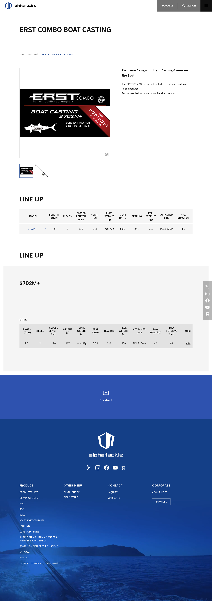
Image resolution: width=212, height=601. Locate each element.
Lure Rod (33, 54)
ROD (21, 509)
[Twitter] (207, 287)
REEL (22, 514)
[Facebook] (207, 300)
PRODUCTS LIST (28, 492)
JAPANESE (167, 5)
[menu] (206, 6)
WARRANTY (114, 497)
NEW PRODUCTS (28, 497)
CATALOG (24, 551)
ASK (188, 343)
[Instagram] (207, 294)
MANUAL (24, 557)
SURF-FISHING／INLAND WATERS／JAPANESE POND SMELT (39, 538)
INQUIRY (113, 492)
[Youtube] (207, 307)
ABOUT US (158, 492)
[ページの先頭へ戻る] (204, 593)
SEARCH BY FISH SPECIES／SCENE (38, 546)
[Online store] (207, 314)
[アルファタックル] (20, 5)
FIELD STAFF (71, 497)
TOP (21, 54)
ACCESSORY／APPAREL (32, 520)
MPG (22, 503)
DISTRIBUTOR (72, 492)
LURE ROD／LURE (29, 531)
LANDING (24, 526)
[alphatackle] (106, 444)
